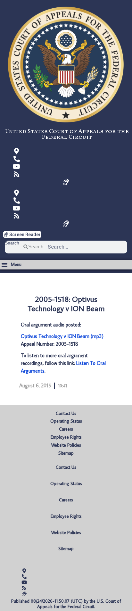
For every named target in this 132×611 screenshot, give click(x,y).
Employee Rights (66, 437)
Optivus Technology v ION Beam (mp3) (62, 336)
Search (12, 243)
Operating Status (66, 421)
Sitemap (66, 453)
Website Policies (66, 445)
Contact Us (66, 413)
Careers (66, 429)
